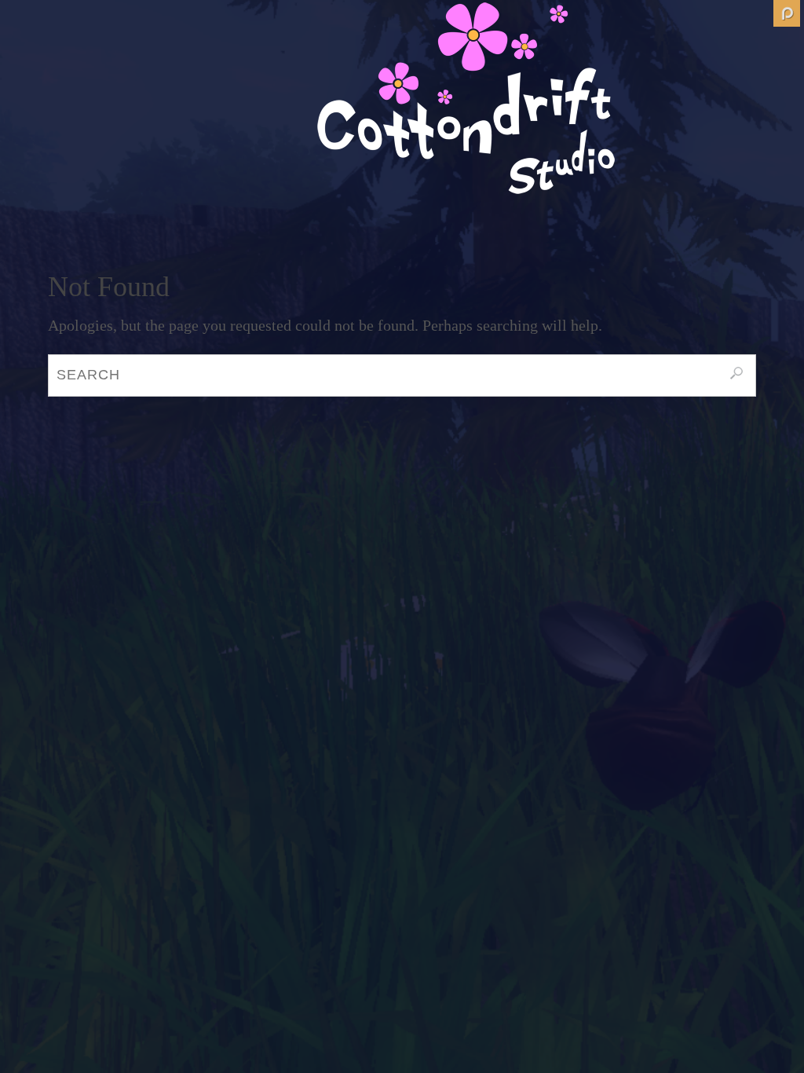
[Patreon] (786, 13)
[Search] (736, 373)
